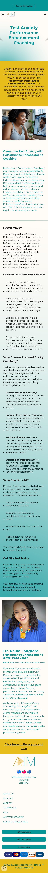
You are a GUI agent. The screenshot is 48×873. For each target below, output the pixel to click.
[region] (24, 5)
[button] (3, 14)
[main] (24, 36)
